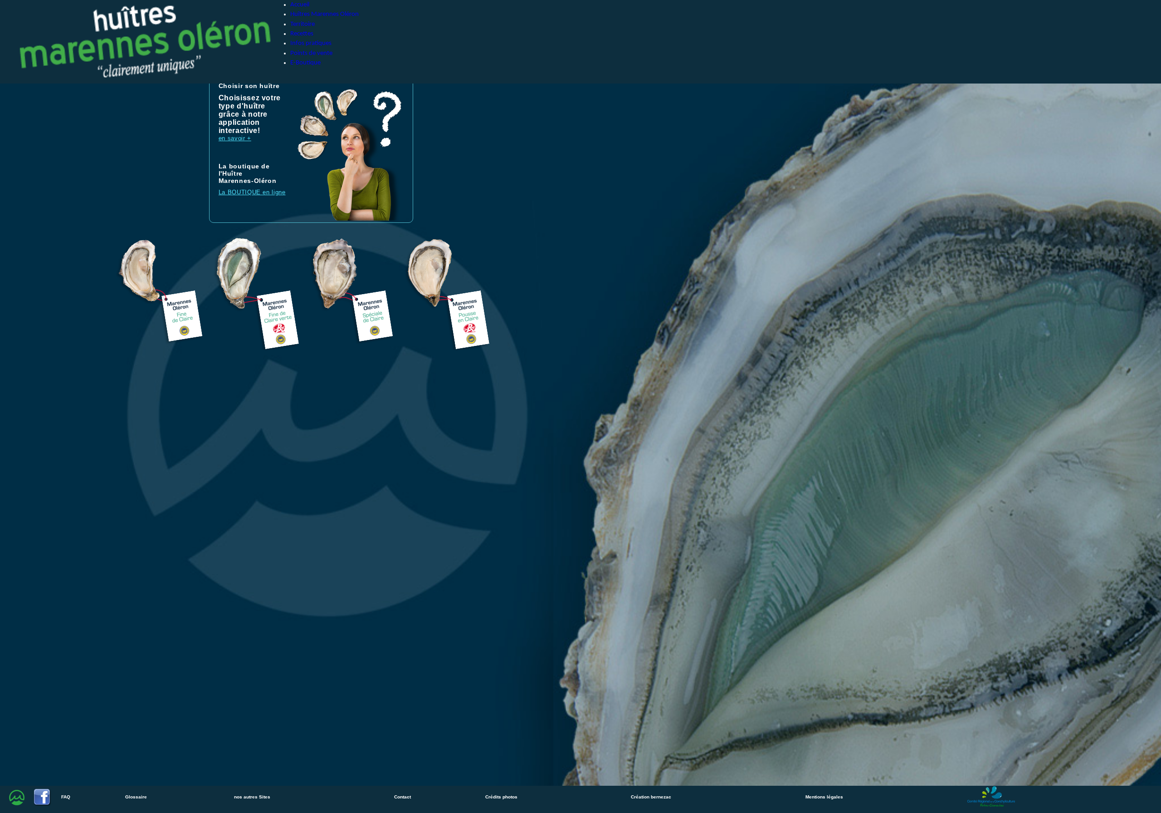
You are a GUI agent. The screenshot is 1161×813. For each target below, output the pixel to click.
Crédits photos (501, 796)
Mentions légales (824, 796)
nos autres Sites (252, 796)
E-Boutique (305, 62)
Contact (402, 796)
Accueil (299, 4)
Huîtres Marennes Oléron (324, 14)
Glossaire (136, 796)
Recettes (301, 33)
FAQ (65, 796)
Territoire (302, 24)
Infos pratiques (311, 43)
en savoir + (235, 138)
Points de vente (311, 53)
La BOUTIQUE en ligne (252, 192)
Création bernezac (651, 796)
